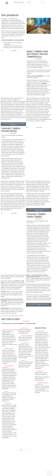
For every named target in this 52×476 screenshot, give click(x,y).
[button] (19, 3)
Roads (6, 391)
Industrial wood (25, 343)
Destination (40, 371)
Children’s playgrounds (26, 335)
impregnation (15, 111)
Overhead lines (24, 328)
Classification (40, 331)
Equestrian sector (8, 348)
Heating (23, 360)
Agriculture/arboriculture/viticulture (11, 329)
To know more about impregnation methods (12, 315)
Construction (7, 403)
